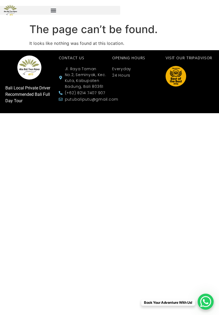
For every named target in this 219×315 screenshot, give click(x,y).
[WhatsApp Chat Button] (206, 302)
